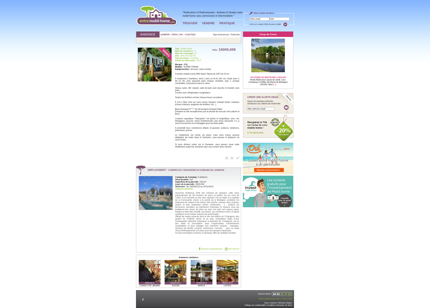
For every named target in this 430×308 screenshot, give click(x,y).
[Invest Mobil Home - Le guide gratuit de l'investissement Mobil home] (268, 206)
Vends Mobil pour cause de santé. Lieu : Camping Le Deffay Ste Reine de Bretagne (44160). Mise (268, 81)
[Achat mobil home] (268, 141)
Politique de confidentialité (255, 305)
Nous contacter (270, 303)
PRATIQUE (227, 23)
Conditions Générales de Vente (279, 305)
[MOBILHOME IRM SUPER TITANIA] (155, 64)
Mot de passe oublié (273, 24)
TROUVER (190, 23)
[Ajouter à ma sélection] (237, 158)
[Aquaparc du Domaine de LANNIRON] (156, 209)
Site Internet (233, 249)
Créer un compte (256, 24)
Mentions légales (285, 303)
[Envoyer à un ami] (233, 158)
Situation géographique (212, 249)
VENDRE (208, 23)
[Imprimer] (228, 158)
